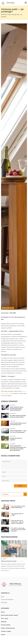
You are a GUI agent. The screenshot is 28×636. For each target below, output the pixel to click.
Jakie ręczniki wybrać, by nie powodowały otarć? (18, 423)
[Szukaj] (25, 494)
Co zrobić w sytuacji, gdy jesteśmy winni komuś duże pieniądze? (18, 529)
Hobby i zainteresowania (8, 628)
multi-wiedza (4, 312)
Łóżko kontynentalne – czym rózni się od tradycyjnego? (18, 431)
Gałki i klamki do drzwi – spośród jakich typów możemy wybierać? (17, 408)
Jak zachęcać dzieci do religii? (17, 514)
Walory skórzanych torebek (8, 561)
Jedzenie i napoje (6, 631)
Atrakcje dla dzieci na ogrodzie (16, 438)
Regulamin (4, 602)
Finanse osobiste (5, 625)
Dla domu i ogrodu (8, 308)
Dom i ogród (4, 618)
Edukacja (3, 621)
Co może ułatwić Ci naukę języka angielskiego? (18, 506)
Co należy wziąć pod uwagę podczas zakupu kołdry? (18, 416)
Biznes (3, 612)
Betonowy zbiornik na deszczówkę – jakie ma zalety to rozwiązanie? (17, 522)
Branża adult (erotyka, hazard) (9, 615)
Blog (2, 596)
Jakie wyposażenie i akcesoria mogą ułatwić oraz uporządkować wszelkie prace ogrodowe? (18, 448)
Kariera (3, 634)
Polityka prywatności (7, 599)
